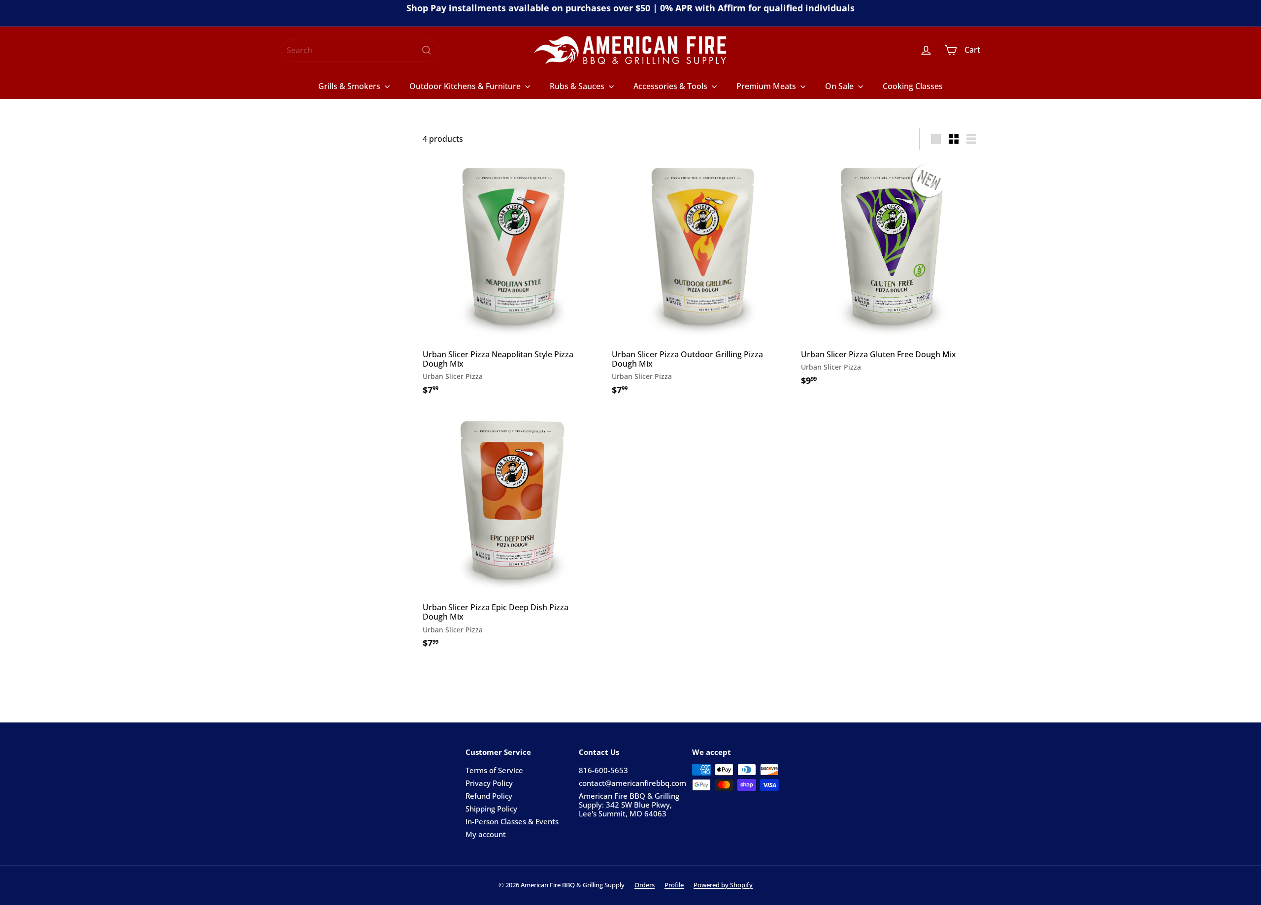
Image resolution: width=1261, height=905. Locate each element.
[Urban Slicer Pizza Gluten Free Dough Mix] (890, 276)
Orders (644, 884)
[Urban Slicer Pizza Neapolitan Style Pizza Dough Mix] (512, 281)
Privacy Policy (489, 783)
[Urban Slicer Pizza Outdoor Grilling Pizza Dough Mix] (701, 281)
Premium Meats (767, 86)
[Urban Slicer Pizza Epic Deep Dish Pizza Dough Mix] (512, 534)
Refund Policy (488, 796)
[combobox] (359, 50)
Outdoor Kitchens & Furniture (466, 86)
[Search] (426, 50)
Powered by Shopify (723, 884)
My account (485, 834)
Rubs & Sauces (578, 86)
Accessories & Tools (671, 86)
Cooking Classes (913, 86)
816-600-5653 (603, 770)
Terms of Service (494, 770)
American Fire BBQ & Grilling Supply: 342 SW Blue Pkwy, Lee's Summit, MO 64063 (629, 804)
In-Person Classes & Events (512, 821)
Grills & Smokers (350, 86)
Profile (674, 884)
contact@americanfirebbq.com (632, 783)
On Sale (840, 86)
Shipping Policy (491, 808)
